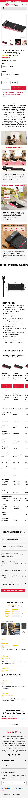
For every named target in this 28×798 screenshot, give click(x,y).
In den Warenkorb (18, 87)
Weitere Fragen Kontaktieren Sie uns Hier (13, 590)
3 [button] (14, 706)
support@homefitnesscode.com (16, 748)
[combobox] (14, 8)
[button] (25, 4)
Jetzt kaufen (4, 520)
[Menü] (2, 4)
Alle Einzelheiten (7, 386)
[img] (4, 643)
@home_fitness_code (9, 718)
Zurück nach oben (14, 724)
